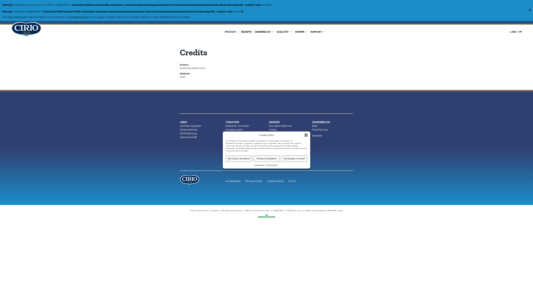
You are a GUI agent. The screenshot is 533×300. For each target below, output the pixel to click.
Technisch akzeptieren (266, 158)
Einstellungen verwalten (294, 158)
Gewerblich (262, 32)
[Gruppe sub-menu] (307, 32)
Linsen (273, 129)
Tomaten (232, 122)
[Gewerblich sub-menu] (273, 32)
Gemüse (274, 122)
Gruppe (299, 32)
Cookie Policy (259, 165)
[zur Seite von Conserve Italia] (267, 215)
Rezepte (246, 32)
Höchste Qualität (190, 126)
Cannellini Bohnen (280, 126)
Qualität (283, 32)
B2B (314, 126)
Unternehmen (189, 129)
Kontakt (316, 32)
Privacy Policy (272, 165)
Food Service (320, 129)
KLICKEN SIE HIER (79, 17)
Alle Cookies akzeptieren (238, 158)
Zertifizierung (188, 133)
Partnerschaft (188, 137)
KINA (182, 77)
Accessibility (233, 181)
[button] (306, 135)
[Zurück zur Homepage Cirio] (26, 32)
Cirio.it (292, 181)
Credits (340, 211)
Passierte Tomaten (237, 126)
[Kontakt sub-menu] (325, 32)
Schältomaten (234, 129)
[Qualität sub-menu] (291, 32)
